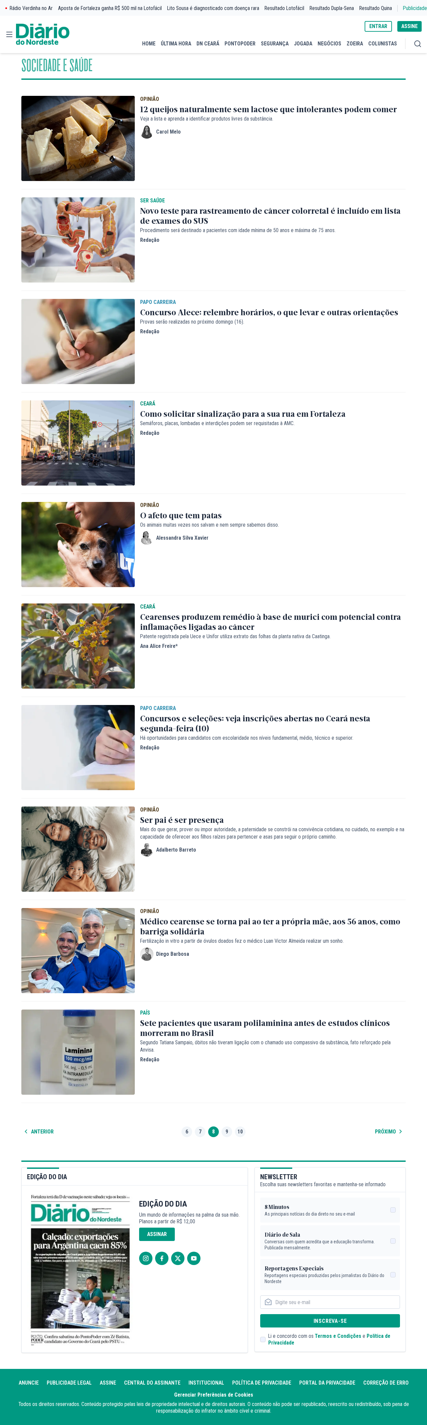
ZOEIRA (355, 43)
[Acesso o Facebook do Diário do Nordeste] (161, 1258)
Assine (108, 1383)
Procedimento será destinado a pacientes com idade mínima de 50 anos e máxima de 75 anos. (238, 230)
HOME (148, 43)
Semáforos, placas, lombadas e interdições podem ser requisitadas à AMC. (217, 423)
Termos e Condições (338, 1336)
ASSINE (409, 26)
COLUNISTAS (382, 43)
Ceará (147, 403)
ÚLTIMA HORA (176, 43)
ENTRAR (378, 26)
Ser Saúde (152, 200)
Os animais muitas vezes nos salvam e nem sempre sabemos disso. (209, 525)
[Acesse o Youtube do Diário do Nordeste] (193, 1258)
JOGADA (303, 43)
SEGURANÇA (275, 43)
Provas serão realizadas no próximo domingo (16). (192, 322)
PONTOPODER (240, 43)
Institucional (206, 1383)
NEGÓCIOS (329, 43)
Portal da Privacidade (327, 1383)
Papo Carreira (158, 302)
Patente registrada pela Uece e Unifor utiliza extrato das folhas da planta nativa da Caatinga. (235, 636)
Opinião (149, 99)
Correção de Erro (386, 1383)
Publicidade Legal (69, 1383)
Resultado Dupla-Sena (332, 8)
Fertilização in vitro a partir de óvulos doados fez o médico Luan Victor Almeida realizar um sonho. (242, 941)
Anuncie (29, 1383)
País (145, 1013)
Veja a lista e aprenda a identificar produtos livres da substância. (206, 119)
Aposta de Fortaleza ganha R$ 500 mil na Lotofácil (110, 8)
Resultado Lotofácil (284, 8)
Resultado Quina (375, 8)
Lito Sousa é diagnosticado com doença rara (213, 8)
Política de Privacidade (261, 1383)
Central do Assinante (152, 1383)
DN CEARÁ (207, 43)
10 (240, 1131)
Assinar (157, 1234)
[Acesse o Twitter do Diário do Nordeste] (177, 1258)
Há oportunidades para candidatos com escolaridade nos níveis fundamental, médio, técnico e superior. (246, 738)
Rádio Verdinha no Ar (31, 8)
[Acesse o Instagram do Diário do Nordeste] (145, 1258)
